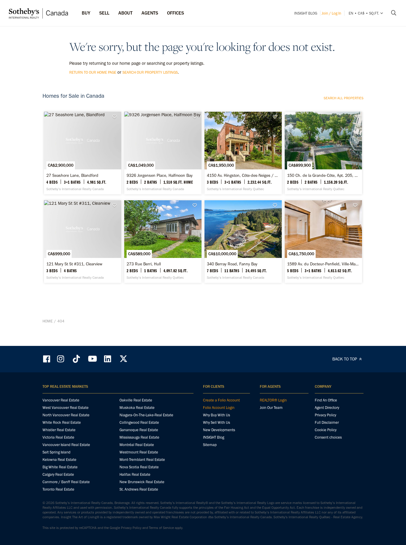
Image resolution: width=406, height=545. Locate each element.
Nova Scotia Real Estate (139, 467)
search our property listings (150, 72)
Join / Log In (331, 13)
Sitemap (210, 444)
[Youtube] (92, 359)
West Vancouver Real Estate (66, 407)
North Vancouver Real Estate (66, 415)
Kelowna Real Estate (59, 459)
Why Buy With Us (216, 415)
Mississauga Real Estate (139, 437)
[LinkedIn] (107, 359)
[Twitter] (123, 359)
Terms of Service (161, 528)
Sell (104, 13)
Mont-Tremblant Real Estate (142, 459)
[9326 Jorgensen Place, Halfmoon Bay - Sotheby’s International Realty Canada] (162, 153)
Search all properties (343, 98)
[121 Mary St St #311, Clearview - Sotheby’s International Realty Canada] (82, 241)
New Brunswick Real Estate (141, 482)
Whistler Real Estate (59, 430)
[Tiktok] (76, 359)
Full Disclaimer (327, 422)
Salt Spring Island (56, 452)
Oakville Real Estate (135, 400)
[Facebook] (47, 359)
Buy (86, 13)
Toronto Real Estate (58, 489)
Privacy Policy (325, 415)
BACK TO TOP (345, 359)
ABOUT (125, 13)
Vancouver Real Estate (61, 400)
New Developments (219, 430)
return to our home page (92, 72)
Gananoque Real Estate (138, 430)
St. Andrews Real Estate (138, 489)
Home (48, 321)
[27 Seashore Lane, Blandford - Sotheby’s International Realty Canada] (82, 153)
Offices (175, 13)
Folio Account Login (219, 407)
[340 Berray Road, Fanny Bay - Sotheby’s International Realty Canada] (242, 241)
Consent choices (328, 437)
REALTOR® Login (273, 400)
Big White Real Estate (60, 467)
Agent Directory (327, 407)
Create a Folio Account (221, 400)
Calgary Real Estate (58, 474)
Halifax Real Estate (134, 474)
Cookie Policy (325, 430)
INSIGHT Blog (305, 13)
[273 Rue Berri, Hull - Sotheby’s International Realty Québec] (162, 241)
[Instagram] (61, 359)
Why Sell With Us (216, 422)
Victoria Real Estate (58, 437)
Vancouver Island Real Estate (66, 444)
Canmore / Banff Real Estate (66, 482)
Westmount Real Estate (138, 452)
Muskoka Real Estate (137, 407)
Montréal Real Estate (136, 444)
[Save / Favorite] (115, 117)
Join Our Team (271, 407)
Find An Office (326, 400)
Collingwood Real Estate (139, 422)
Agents (149, 13)
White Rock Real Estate (62, 422)
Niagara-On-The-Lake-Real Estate (146, 415)
